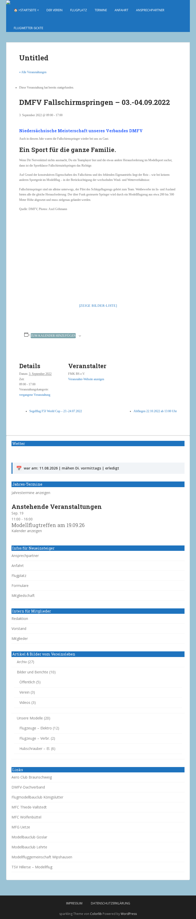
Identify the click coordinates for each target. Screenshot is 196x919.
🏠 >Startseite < (26, 10)
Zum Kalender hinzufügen (53, 335)
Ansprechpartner (150, 10)
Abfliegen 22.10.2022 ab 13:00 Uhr (155, 411)
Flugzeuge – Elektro (35, 728)
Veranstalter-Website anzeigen (86, 379)
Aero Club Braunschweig (31, 777)
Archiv (22, 661)
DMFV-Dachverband (28, 787)
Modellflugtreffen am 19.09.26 (48, 525)
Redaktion (19, 618)
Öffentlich (27, 682)
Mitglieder (19, 638)
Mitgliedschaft (23, 595)
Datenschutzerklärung (110, 903)
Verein (24, 692)
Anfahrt (121, 10)
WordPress (129, 914)
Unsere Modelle (30, 718)
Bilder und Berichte (32, 672)
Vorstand (18, 628)
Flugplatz (78, 10)
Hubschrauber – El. (34, 748)
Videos (24, 702)
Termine (101, 10)
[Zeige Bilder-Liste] (98, 306)
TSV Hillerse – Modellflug (31, 867)
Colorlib (96, 914)
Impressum (74, 903)
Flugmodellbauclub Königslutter (37, 797)
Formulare (20, 585)
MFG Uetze (20, 827)
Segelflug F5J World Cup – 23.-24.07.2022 (55, 411)
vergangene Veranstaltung (34, 395)
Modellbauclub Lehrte (29, 847)
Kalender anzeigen (26, 530)
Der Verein (54, 10)
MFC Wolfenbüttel (26, 817)
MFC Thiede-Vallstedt (29, 807)
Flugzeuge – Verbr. (34, 738)
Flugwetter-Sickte (28, 28)
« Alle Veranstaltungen (32, 72)
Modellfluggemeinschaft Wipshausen (41, 857)
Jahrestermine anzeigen (30, 492)
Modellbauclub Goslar (29, 837)
